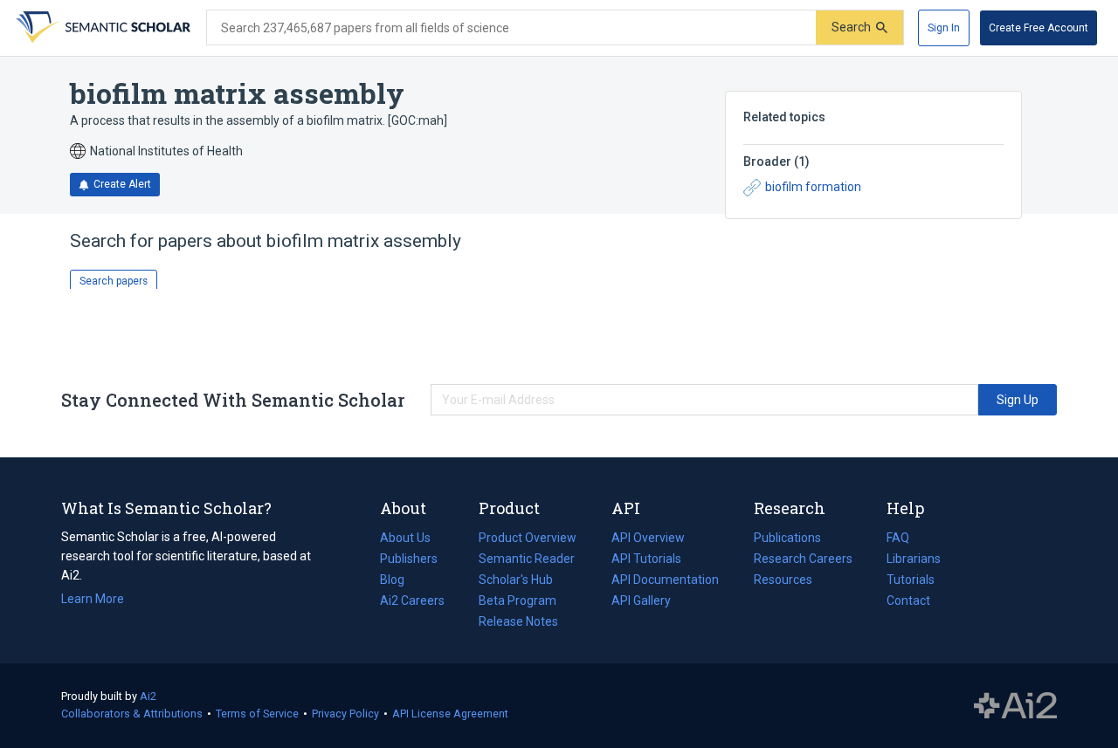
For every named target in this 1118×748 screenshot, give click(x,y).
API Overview (648, 538)
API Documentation (665, 581)
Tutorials (911, 580)
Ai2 (148, 696)
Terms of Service (257, 713)
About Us (405, 538)
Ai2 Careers (412, 602)
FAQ (898, 538)
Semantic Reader (527, 559)
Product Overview (527, 538)
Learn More (92, 599)
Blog (399, 581)
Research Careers (803, 560)
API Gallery (641, 600)
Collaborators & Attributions (132, 713)
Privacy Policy (345, 713)
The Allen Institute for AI (1015, 706)
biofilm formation (813, 187)
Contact (908, 600)
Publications (787, 539)
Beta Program (517, 600)
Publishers (409, 559)
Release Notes (518, 621)
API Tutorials (646, 559)
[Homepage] (101, 27)
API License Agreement (450, 713)
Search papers (113, 281)
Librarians (914, 559)
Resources (783, 581)
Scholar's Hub (516, 580)
